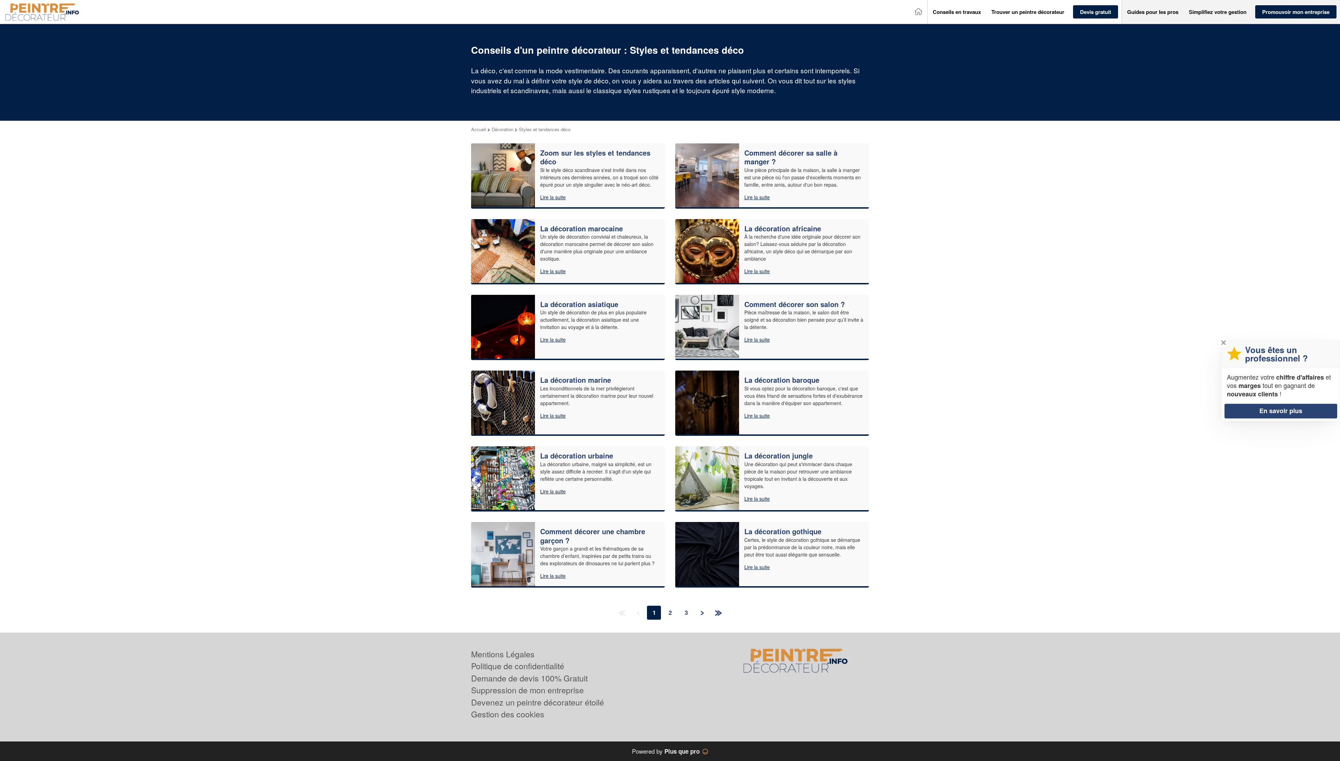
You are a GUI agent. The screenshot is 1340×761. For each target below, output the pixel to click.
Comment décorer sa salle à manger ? (791, 157)
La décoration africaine (782, 228)
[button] (957, 12)
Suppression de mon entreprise (527, 690)
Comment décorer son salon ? (794, 304)
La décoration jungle (778, 455)
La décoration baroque (781, 380)
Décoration (502, 129)
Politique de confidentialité (517, 666)
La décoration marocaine (581, 228)
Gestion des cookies (507, 714)
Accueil (478, 129)
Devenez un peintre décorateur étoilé (537, 702)
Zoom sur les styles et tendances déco (595, 157)
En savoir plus (1280, 410)
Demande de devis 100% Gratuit (529, 678)
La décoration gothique (782, 531)
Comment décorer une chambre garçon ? (592, 535)
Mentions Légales (503, 654)
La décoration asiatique (579, 304)
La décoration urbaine (576, 455)
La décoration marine (575, 380)
